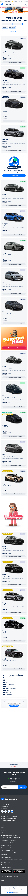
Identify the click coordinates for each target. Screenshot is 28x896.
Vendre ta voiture (5, 862)
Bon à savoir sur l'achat (7, 850)
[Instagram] (5, 811)
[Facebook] (2, 811)
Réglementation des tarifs (8, 842)
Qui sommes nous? (6, 857)
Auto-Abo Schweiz (6, 845)
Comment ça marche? (7, 867)
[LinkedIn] (9, 811)
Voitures (3, 830)
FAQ (2, 832)
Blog (2, 825)
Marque (5, 889)
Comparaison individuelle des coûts (10, 837)
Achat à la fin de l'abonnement (9, 865)
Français (9, 876)
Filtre (22, 889)
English (16, 876)
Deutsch (3, 876)
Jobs (2, 827)
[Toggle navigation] (25, 4)
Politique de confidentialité (8, 840)
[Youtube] (12, 811)
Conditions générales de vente (9, 835)
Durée (14, 889)
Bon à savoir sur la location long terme (11, 859)
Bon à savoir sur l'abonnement (9, 848)
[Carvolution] (7, 4)
